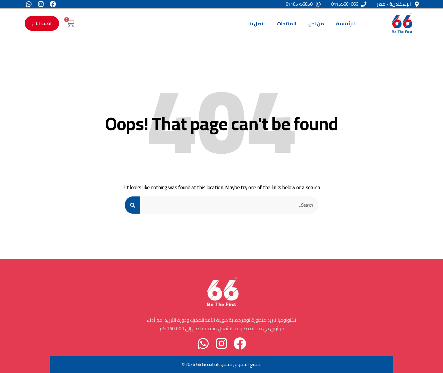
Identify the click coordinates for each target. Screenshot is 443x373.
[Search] (132, 205)
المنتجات (286, 23)
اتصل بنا (256, 23)
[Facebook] (53, 4)
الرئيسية (345, 23)
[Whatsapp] (29, 4)
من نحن (316, 23)
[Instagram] (41, 4)
